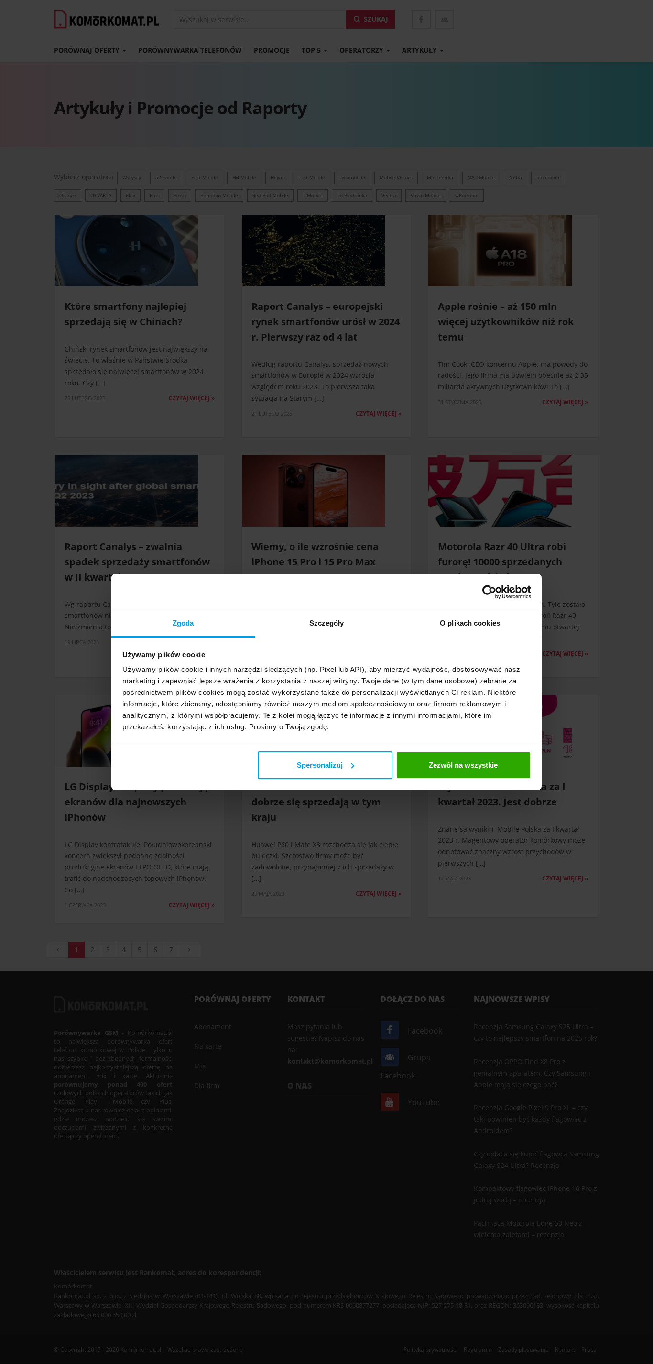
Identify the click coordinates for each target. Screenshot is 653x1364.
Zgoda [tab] (183, 623)
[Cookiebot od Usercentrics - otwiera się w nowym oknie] (489, 592)
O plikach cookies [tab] (470, 623)
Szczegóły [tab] (326, 623)
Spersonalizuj (320, 765)
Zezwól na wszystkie (463, 765)
